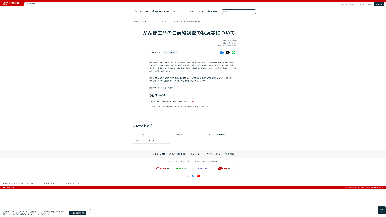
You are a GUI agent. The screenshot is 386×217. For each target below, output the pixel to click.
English (370, 4)
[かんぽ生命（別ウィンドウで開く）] (203, 168)
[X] (228, 52)
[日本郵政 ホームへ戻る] (11, 3)
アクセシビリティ (51, 184)
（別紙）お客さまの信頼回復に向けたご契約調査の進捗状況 (177, 106)
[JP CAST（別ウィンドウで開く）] (224, 168)
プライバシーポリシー (37, 184)
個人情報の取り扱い (23, 214)
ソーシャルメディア (63, 184)
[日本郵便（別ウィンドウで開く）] (162, 168)
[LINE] (234, 52)
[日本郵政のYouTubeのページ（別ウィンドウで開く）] (198, 176)
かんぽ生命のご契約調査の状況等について (170, 101)
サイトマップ (362, 4)
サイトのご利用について (21, 184)
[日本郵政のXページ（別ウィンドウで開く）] (187, 176)
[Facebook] (222, 52)
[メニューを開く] (384, 207)
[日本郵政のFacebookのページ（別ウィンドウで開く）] (193, 176)
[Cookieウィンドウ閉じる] (89, 211)
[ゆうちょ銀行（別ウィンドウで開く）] (183, 168)
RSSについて (75, 184)
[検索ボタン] (255, 12)
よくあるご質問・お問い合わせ (348, 4)
